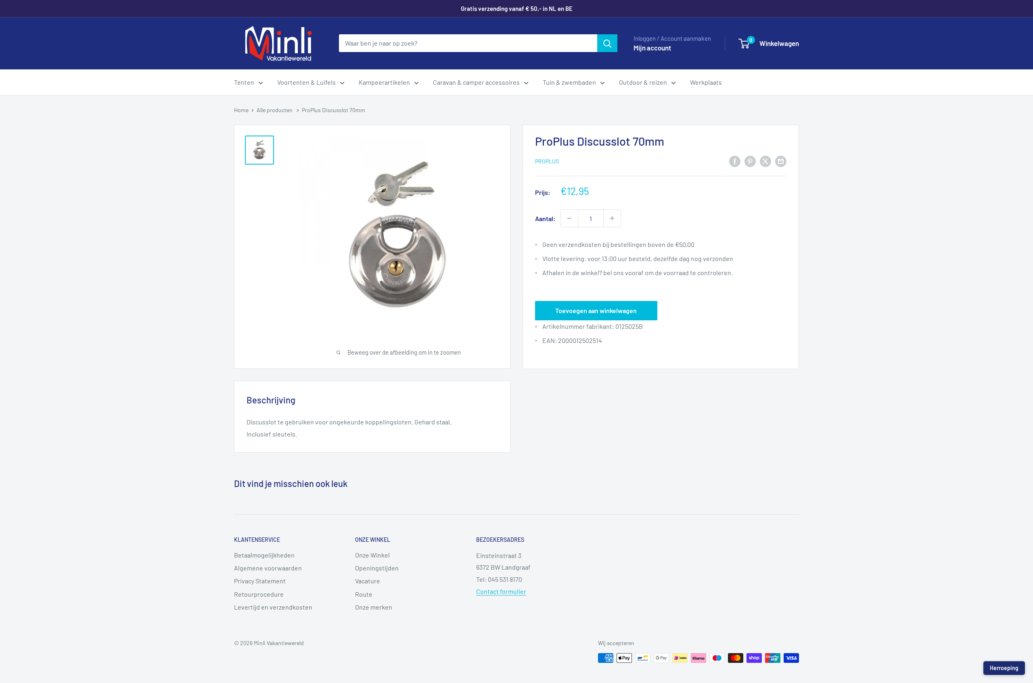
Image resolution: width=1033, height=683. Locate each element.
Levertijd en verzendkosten (273, 607)
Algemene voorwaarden (268, 568)
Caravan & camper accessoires (476, 82)
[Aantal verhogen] (612, 218)
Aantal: (545, 218)
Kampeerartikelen (384, 82)
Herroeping (1004, 667)
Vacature (367, 581)
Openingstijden (377, 568)
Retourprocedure (259, 594)
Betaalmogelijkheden (264, 555)
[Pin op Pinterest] (750, 161)
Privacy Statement (260, 581)
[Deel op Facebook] (734, 161)
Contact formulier (501, 591)
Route (363, 594)
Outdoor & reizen (643, 82)
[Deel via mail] (780, 161)
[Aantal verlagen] (569, 218)
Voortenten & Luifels (306, 82)
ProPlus (547, 161)
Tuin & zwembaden (569, 82)
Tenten (244, 82)
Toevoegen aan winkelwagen (596, 310)
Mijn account (652, 48)
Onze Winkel (372, 555)
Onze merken (373, 607)
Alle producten (275, 110)
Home (241, 110)
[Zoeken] (607, 43)
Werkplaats (706, 82)
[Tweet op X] (765, 161)
